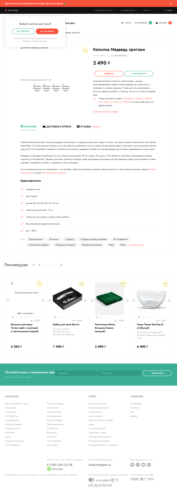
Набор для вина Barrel (66, 324)
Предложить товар (97, 432)
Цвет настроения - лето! (16, 403)
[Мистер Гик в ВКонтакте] (132, 465)
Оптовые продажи (97, 428)
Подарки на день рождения (93, 239)
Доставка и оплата (58, 126)
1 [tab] (14, 317)
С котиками (10, 411)
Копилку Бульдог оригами (54, 172)
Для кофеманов (54, 416)
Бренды (133, 416)
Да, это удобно (47, 31)
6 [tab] (35, 317)
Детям (8, 436)
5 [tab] (157, 317)
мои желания (141, 23)
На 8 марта (52, 444)
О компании (135, 403)
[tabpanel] (25, 298)
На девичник (53, 407)
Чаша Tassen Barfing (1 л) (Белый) (150, 326)
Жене (123, 244)
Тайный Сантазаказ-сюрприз (95, 413)
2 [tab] (18, 317)
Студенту (69, 239)
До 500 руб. (52, 428)
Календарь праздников (99, 440)
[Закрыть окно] (171, 3)
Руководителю (35, 239)
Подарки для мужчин (65, 244)
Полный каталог (12, 428)
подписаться (157, 373)
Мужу (111, 244)
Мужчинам (10, 432)
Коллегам (53, 239)
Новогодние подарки (39, 244)
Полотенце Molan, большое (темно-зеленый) (105, 328)
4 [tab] (26, 317)
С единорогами (12, 420)
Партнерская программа (99, 436)
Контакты (134, 407)
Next (43, 300)
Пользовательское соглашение (103, 444)
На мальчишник (54, 411)
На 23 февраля (12, 444)
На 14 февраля (120, 239)
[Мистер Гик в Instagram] (149, 465)
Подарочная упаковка (98, 407)
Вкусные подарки (55, 420)
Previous (8, 300)
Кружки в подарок (13, 424)
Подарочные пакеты (14, 440)
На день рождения (55, 403)
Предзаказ (109, 74)
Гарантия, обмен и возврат (100, 420)
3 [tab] (22, 317)
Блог (132, 411)
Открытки (51, 436)
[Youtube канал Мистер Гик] (143, 465)
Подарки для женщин (92, 244)
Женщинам (52, 432)
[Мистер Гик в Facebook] (138, 465)
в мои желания (139, 74)
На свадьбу (10, 407)
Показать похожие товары (105, 111)
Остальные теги (136, 244)
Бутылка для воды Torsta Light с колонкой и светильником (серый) (24, 328)
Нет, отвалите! (23, 31)
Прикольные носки (55, 424)
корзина (163, 23)
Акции (91, 424)
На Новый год (11, 416)
